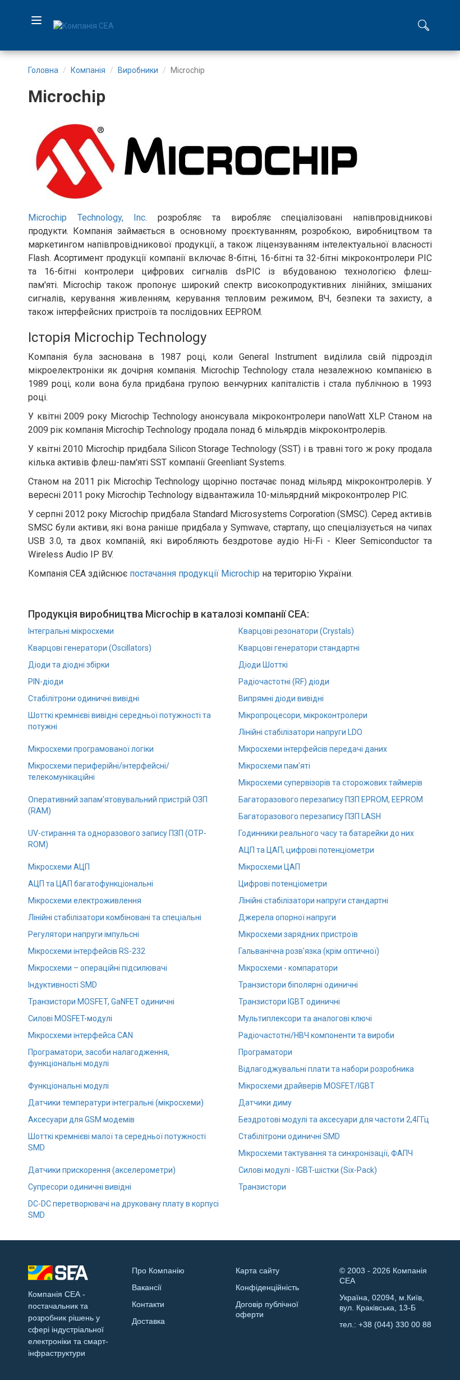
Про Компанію (158, 1270)
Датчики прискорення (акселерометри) (102, 1170)
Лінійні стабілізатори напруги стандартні (313, 900)
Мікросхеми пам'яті (274, 765)
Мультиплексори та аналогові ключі (305, 1018)
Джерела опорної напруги (287, 917)
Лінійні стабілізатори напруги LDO (300, 732)
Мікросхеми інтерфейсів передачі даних (312, 748)
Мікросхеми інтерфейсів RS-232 (86, 951)
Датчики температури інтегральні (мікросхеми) (116, 1102)
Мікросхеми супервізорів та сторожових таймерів (330, 782)
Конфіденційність (267, 1287)
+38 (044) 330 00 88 (394, 1324)
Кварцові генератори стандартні (299, 647)
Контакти (148, 1304)
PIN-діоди (45, 681)
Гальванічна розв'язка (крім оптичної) (308, 951)
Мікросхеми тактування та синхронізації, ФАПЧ (325, 1153)
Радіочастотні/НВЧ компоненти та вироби (316, 1035)
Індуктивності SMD (62, 984)
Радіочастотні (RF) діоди (283, 681)
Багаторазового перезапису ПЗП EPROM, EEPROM (330, 799)
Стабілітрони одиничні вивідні (83, 698)
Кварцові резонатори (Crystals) (296, 631)
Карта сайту (257, 1270)
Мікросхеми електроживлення (84, 900)
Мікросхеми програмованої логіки (91, 748)
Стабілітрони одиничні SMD (289, 1136)
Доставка (148, 1321)
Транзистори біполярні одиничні (298, 984)
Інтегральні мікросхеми (71, 631)
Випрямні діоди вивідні (281, 698)
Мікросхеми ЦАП (269, 866)
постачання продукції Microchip (195, 573)
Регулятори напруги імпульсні (83, 934)
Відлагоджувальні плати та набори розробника (326, 1068)
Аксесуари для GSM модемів (81, 1119)
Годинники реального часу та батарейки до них (326, 833)
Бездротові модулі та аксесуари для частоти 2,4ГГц (333, 1119)
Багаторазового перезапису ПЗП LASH (309, 816)
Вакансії (147, 1287)
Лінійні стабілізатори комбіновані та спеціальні (114, 917)
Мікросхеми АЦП (59, 866)
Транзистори (262, 1186)
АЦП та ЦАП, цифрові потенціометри (306, 850)
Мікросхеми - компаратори (288, 967)
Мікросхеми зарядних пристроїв (298, 934)
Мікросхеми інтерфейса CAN (80, 1035)
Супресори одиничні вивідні (79, 1186)
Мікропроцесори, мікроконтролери (302, 715)
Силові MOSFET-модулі (70, 1018)
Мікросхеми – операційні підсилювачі (97, 967)
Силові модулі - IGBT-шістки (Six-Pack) (307, 1170)
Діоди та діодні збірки (68, 664)
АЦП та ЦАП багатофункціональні (90, 883)
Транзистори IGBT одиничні (289, 1001)
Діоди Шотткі (263, 664)
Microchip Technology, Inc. (87, 217)
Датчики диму (265, 1102)
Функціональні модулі (68, 1085)
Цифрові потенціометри (282, 883)
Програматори (265, 1052)
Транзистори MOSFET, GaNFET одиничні (101, 1001)
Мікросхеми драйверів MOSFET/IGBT (306, 1085)
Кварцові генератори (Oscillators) (89, 647)
